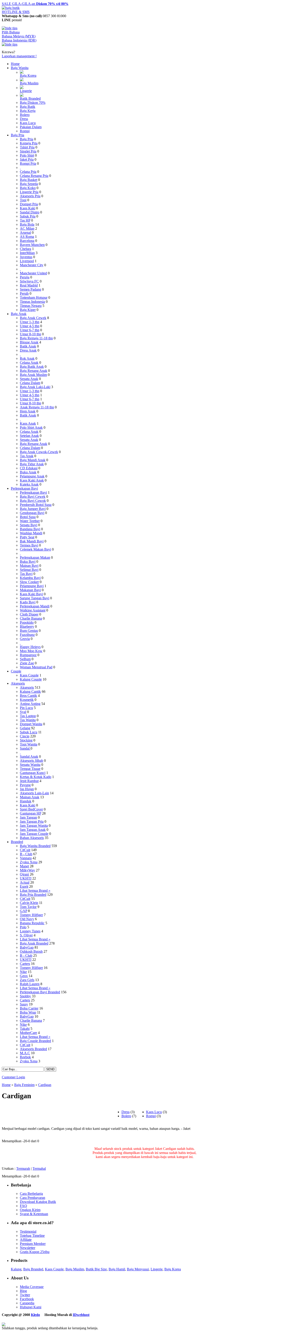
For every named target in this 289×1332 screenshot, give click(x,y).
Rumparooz (28, 655)
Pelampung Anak (32, 476)
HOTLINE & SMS (16, 12)
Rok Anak (27, 358)
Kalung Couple (31, 679)
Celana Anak (29, 362)
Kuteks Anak (29, 484)
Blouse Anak (29, 342)
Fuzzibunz (27, 635)
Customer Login (13, 1077)
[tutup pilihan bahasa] (9, 44)
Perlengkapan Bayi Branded (40, 992)
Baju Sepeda (29, 184)
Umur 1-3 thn (29, 322)
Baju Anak (18, 314)
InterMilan (27, 253)
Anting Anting (30, 704)
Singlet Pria (28, 151)
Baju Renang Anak (33, 371)
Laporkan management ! (19, 56)
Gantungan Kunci (32, 773)
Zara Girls (27, 980)
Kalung (16, 1269)
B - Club (26, 854)
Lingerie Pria (29, 192)
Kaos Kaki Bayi (31, 594)
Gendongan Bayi (32, 513)
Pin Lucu (26, 708)
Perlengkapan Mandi (34, 606)
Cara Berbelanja (31, 1193)
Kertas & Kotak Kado (35, 777)
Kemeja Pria (28, 143)
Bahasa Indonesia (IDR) (19, 40)
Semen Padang (30, 289)
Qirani (24, 874)
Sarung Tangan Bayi (34, 598)
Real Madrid (29, 285)
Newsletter (27, 1248)
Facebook (27, 1299)
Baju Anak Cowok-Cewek (39, 452)
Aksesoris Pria (30, 196)
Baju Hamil (117, 1269)
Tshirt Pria (27, 147)
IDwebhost (81, 1315)
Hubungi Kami (30, 1307)
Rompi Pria (28, 163)
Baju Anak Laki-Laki (35, 387)
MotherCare (28, 1033)
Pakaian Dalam (31, 127)
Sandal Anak (29, 756)
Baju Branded (33, 1269)
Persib (24, 293)
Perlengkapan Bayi (24, 488)
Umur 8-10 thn (30, 334)
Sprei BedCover (31, 809)
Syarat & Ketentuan (34, 1214)
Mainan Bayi (29, 566)
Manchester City (31, 265)
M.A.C (25, 1053)
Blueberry (27, 626)
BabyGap (27, 947)
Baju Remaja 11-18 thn (36, 338)
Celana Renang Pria (34, 176)
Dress (24, 119)
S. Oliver (26, 935)
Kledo (35, 1315)
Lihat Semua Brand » (35, 890)
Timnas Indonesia (32, 301)
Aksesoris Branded (33, 1049)
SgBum (25, 659)
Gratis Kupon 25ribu (34, 1252)
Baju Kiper (28, 310)
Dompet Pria (29, 204)
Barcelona (27, 241)
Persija (24, 277)
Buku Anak (28, 472)
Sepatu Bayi (28, 525)
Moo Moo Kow (31, 651)
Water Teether (30, 521)
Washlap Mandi (31, 533)
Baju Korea (28, 75)
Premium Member (33, 1244)
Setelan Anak (29, 436)
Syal (23, 712)
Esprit (24, 886)
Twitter (25, 1295)
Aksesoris (18, 683)
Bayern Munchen (32, 245)
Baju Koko (28, 188)
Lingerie (26, 91)
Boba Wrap (28, 1012)
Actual (24, 882)
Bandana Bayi (30, 529)
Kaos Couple (29, 675)
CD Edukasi (28, 468)
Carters (25, 964)
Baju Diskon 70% (32, 102)
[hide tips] (9, 28)
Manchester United (33, 273)
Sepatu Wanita (30, 765)
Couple (16, 671)
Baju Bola (27, 224)
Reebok (25, 1057)
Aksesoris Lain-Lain (34, 793)
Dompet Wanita (31, 724)
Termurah (23, 1168)
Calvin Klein (29, 903)
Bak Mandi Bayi (32, 541)
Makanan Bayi (30, 590)
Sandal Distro (29, 212)
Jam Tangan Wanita (34, 825)
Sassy (24, 1004)
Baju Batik (27, 107)
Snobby (25, 996)
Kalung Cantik (30, 691)
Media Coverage (32, 1287)
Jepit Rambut (29, 781)
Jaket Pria (27, 159)
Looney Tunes (30, 931)
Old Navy (27, 919)
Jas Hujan (27, 789)
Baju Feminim (24, 1085)
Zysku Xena (28, 862)
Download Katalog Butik (38, 1202)
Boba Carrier (29, 1008)
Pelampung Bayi (32, 586)
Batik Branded (30, 98)
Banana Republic (32, 923)
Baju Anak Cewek (33, 318)
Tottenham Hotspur (33, 297)
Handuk (25, 801)
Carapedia (27, 1303)
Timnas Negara (31, 306)
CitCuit (25, 850)
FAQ (23, 1206)
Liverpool (27, 261)
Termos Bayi (29, 545)
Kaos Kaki (27, 208)
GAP (23, 911)
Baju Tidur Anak (32, 464)
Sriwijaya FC (29, 281)
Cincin (24, 736)
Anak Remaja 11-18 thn (37, 407)
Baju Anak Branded (34, 943)
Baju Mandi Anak (32, 460)
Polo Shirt (27, 155)
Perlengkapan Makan (35, 557)
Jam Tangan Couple (34, 834)
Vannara (26, 858)
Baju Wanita (19, 68)
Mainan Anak (29, 797)
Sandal (25, 748)
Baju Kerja (27, 111)
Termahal (39, 1168)
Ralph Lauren (30, 984)
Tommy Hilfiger (31, 915)
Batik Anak (28, 346)
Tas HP (25, 220)
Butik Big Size (96, 1269)
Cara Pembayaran (32, 1198)
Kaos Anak (28, 423)
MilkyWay (27, 870)
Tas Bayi (26, 574)
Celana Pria (28, 172)
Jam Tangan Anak (33, 830)
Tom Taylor (28, 907)
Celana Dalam (30, 383)
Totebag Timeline (32, 1235)
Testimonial (28, 1231)
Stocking (26, 740)
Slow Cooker (29, 582)
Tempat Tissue (30, 769)
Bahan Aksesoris (32, 838)
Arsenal (25, 232)
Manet (24, 866)
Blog (23, 1291)
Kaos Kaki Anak (32, 480)
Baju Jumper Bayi (33, 509)
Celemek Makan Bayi (35, 549)
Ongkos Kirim (30, 1210)
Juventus (26, 257)
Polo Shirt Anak (31, 427)
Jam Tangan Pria (32, 821)
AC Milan (27, 228)
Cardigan (44, 1085)
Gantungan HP (30, 813)
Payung (25, 785)
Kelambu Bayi (30, 578)
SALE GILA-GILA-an (35, 4)
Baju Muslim (29, 83)
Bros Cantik (28, 695)
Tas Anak (26, 456)
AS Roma (27, 237)
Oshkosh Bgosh (31, 951)
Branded (17, 842)
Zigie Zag (27, 663)
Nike (23, 972)
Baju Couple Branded (35, 1041)
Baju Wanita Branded (35, 846)
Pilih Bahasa (11, 32)
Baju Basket (28, 180)
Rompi (25, 131)
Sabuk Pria (27, 216)
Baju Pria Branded (33, 894)
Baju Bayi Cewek (32, 496)
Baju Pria (17, 135)
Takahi (25, 1029)
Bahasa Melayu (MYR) (18, 36)
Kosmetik (27, 700)
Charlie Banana (31, 618)
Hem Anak (27, 411)
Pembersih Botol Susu (35, 505)
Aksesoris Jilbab (31, 760)
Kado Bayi (27, 602)
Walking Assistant (32, 610)
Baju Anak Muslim (33, 375)
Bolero (25, 115)
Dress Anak (28, 350)
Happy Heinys (30, 647)
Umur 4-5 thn (29, 326)
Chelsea (25, 249)
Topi (23, 200)
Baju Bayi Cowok (33, 501)
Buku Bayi (27, 561)
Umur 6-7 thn (29, 330)
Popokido (27, 622)
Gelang (25, 728)
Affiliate (26, 1240)
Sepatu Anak (29, 379)
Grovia (25, 639)
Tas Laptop (28, 716)
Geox (24, 976)
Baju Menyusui (138, 1269)
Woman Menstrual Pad (36, 667)
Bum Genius (29, 630)
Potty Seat (27, 537)
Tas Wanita (28, 720)
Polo (23, 927)
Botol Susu (28, 517)
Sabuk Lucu (28, 732)
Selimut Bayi (29, 570)
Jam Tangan (28, 817)
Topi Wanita (28, 744)
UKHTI (25, 878)
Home (15, 64)
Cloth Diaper (29, 614)
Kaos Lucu (28, 123)
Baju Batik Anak (32, 366)
